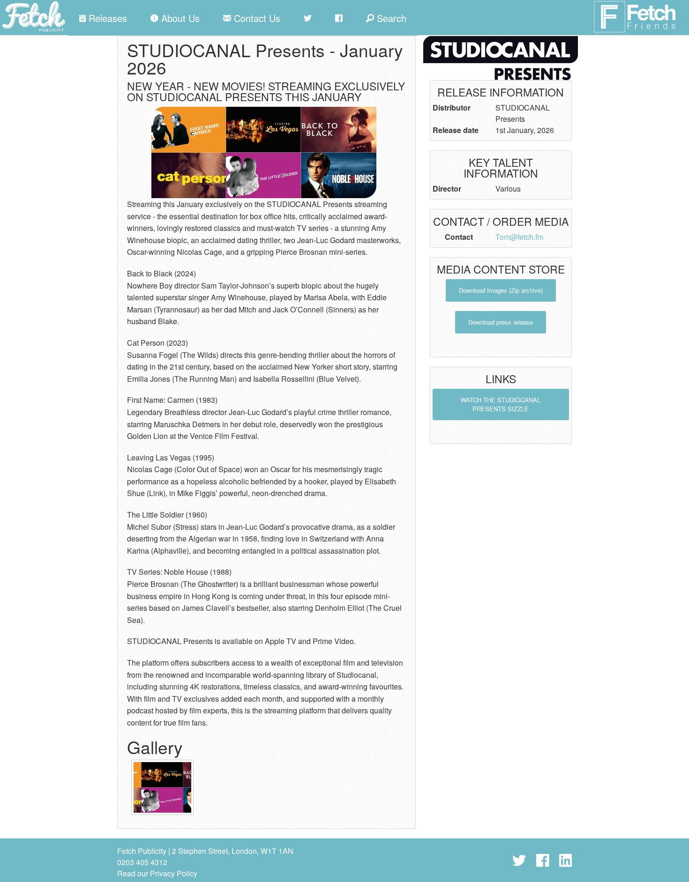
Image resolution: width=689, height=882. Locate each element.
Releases (106, 18)
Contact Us (255, 18)
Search (390, 18)
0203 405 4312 (142, 862)
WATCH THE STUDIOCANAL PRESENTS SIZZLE (500, 404)
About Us (179, 18)
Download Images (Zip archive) (501, 290)
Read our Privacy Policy (157, 873)
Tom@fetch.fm (519, 236)
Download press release (500, 322)
